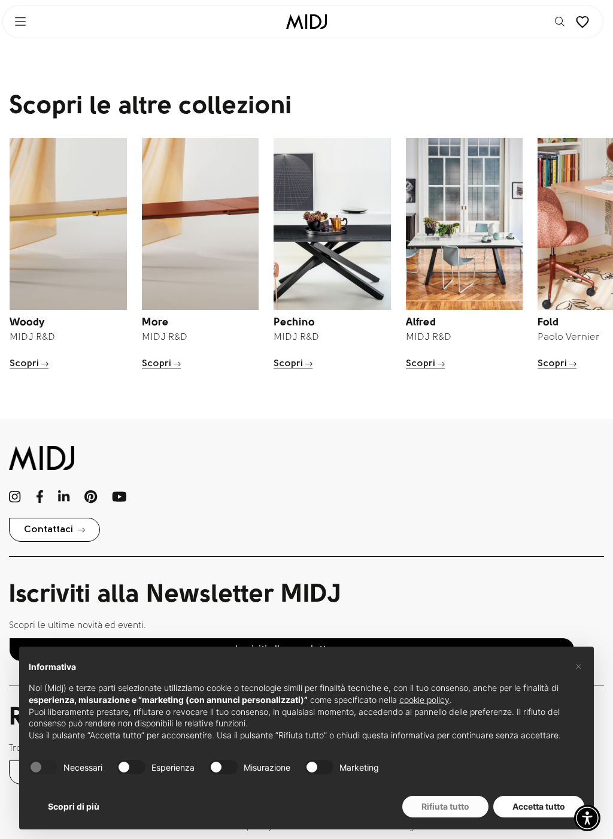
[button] (587, 818)
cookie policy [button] (424, 700)
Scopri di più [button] (73, 806)
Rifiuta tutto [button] (445, 806)
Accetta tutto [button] (538, 806)
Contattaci (48, 530)
